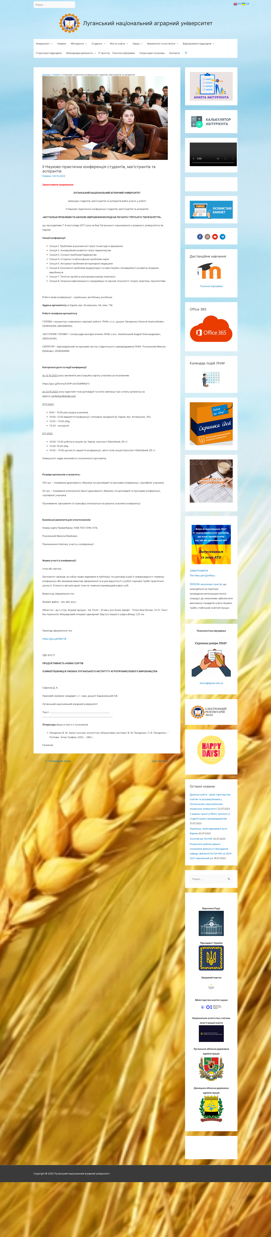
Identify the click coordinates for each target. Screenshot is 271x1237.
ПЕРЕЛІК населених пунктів (206, 622)
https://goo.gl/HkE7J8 (54, 638)
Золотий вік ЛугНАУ (201, 877)
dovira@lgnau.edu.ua (211, 721)
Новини (46, 175)
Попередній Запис (58, 761)
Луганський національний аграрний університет (148, 23)
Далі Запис (160, 761)
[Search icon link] (186, 53)
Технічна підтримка (211, 324)
